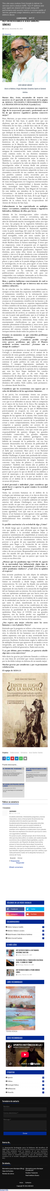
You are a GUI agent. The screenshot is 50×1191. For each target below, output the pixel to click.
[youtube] (35, 914)
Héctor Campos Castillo (25, 927)
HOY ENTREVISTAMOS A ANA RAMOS (36, 769)
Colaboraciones (14, 752)
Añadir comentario (16, 867)
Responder (13, 858)
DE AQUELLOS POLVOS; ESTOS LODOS (13, 785)
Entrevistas (24, 752)
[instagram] (15, 914)
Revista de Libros (8, 1174)
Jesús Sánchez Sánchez (36, 752)
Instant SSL (4, 1190)
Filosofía (25, 1092)
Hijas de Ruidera (7, 1171)
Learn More (22, 18)
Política (25, 1081)
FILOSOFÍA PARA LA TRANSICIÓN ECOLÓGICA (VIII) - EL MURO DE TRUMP (29, 961)
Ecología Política (25, 1085)
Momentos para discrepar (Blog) (13, 1168)
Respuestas (15, 861)
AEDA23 (30, 1186)
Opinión (25, 1077)
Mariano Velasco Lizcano (25, 931)
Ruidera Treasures (32, 1173)
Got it (31, 18)
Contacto (28, 1182)
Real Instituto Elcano (32, 1175)
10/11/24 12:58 (15, 813)
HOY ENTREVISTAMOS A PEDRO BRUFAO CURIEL (28, 971)
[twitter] (35, 909)
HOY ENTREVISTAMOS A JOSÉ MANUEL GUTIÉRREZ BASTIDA (27, 951)
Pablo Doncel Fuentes (25, 938)
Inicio (21, 1182)
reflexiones (25, 1089)
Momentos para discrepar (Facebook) (34, 1169)
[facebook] (15, 909)
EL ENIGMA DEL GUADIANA (12, 769)
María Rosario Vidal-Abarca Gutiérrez (25, 934)
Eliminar (20, 858)
